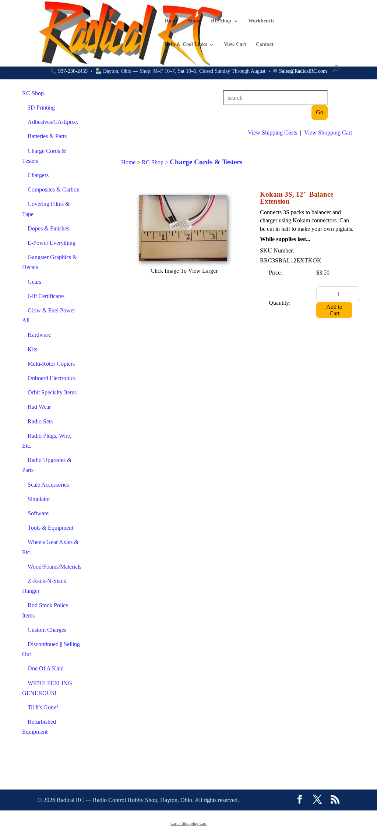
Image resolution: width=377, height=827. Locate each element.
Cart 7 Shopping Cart (188, 823)
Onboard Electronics (51, 378)
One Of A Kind (46, 668)
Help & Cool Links (186, 44)
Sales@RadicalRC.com (303, 71)
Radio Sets (40, 421)
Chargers (38, 175)
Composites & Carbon (54, 189)
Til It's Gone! (43, 707)
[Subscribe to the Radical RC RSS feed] (335, 800)
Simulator (39, 499)
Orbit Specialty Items (52, 392)
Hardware (39, 335)
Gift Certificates (46, 296)
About (194, 21)
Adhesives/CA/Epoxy (53, 122)
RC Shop (221, 21)
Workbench (261, 21)
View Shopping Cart (328, 132)
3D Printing (41, 107)
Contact (265, 44)
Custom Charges (47, 630)
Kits (32, 349)
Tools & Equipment (50, 528)
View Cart (235, 44)
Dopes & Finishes (48, 228)
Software (38, 513)
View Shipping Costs (272, 132)
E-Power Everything (51, 243)
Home (171, 21)
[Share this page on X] (317, 800)
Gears (34, 282)
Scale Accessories (48, 484)
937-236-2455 (73, 71)
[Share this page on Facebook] (299, 800)
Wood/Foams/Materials (54, 566)
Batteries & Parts (47, 136)
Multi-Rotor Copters (51, 364)
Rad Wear (39, 407)
